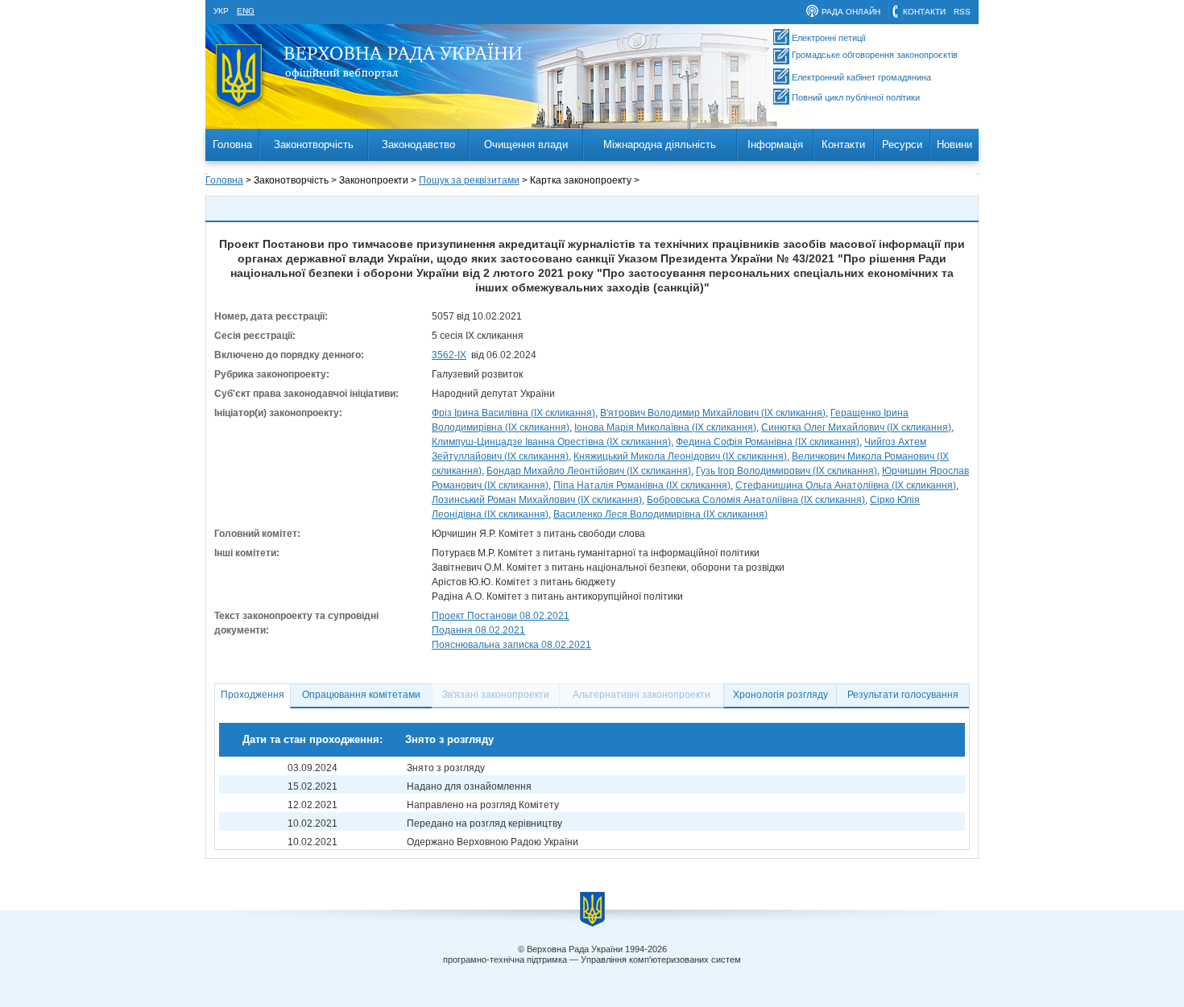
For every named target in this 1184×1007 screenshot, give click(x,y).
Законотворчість (314, 144)
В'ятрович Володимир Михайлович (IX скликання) (713, 413)
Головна (232, 144)
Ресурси (902, 144)
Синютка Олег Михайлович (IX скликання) (856, 427)
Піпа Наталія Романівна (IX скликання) (642, 485)
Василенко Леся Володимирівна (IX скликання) (660, 514)
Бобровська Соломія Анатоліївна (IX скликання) (756, 500)
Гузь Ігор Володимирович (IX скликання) (786, 471)
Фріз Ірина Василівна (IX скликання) (513, 413)
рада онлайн (851, 11)
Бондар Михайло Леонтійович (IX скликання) (588, 471)
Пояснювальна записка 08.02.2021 (511, 644)
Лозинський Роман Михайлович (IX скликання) (537, 500)
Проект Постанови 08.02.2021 (500, 615)
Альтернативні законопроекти (641, 694)
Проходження (252, 694)
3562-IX (449, 355)
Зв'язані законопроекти (495, 694)
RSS (962, 11)
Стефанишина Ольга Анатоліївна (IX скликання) (845, 485)
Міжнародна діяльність (659, 144)
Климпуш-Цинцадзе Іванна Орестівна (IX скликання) (551, 442)
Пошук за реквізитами (469, 180)
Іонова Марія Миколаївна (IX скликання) (665, 427)
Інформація (775, 144)
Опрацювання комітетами (361, 694)
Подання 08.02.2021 (478, 630)
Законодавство (418, 144)
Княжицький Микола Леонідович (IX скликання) (680, 456)
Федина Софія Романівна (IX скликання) (767, 442)
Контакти (843, 144)
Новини (954, 144)
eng (246, 10)
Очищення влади (526, 144)
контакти (924, 11)
